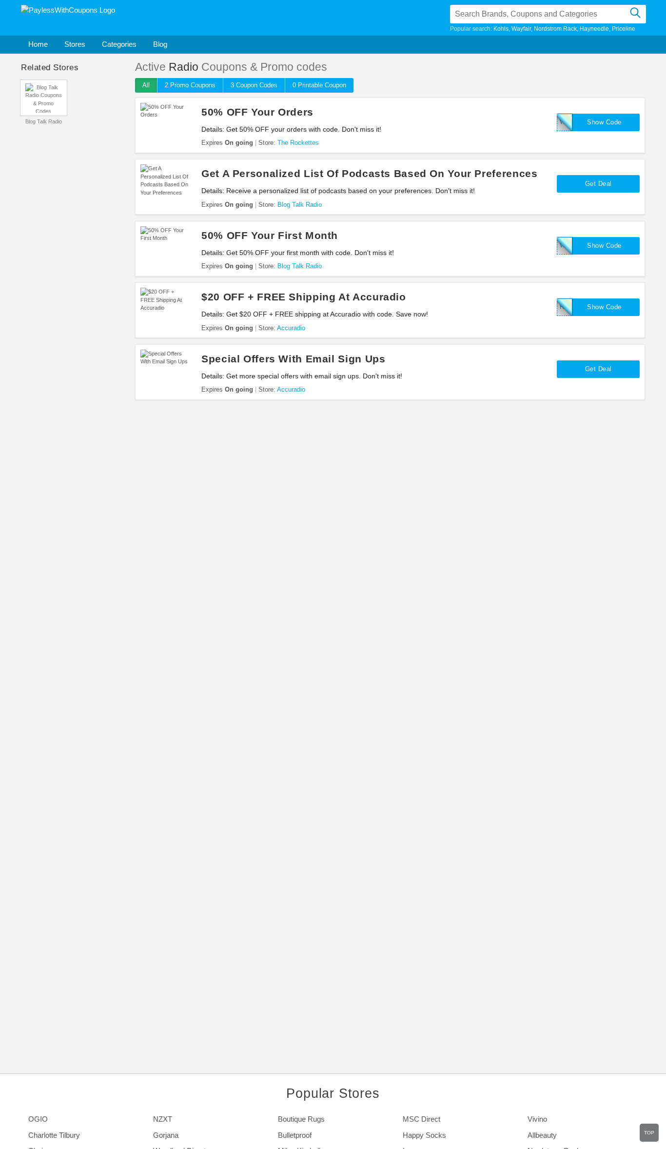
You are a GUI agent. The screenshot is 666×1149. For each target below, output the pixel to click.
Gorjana (165, 1135)
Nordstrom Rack (555, 28)
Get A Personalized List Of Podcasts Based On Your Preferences (369, 173)
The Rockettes (298, 142)
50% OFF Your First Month (269, 235)
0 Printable (319, 85)
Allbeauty (542, 1135)
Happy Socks (424, 1135)
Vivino (537, 1119)
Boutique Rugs (301, 1119)
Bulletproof (295, 1135)
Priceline (623, 28)
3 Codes (254, 85)
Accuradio (291, 328)
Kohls (501, 28)
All (146, 85)
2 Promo (190, 85)
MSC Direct (421, 1119)
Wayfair (521, 28)
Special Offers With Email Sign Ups (293, 358)
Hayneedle (594, 28)
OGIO (38, 1119)
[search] (635, 14)
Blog (160, 44)
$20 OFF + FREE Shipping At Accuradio (303, 296)
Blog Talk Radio (43, 121)
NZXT (162, 1119)
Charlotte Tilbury (54, 1135)
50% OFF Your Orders (257, 112)
